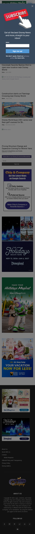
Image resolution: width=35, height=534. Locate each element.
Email (7, 42)
